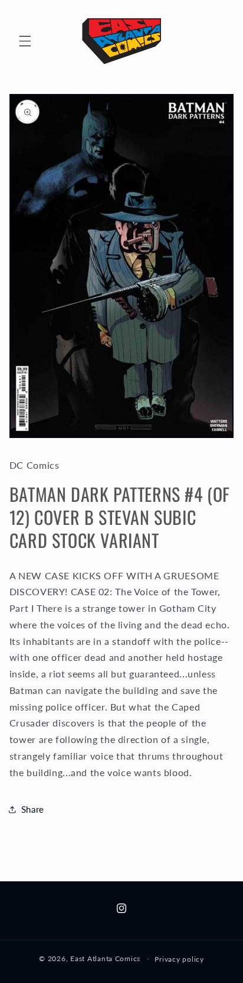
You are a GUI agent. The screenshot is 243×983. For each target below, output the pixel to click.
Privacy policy (179, 959)
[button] (24, 40)
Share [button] (32, 809)
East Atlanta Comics (105, 958)
